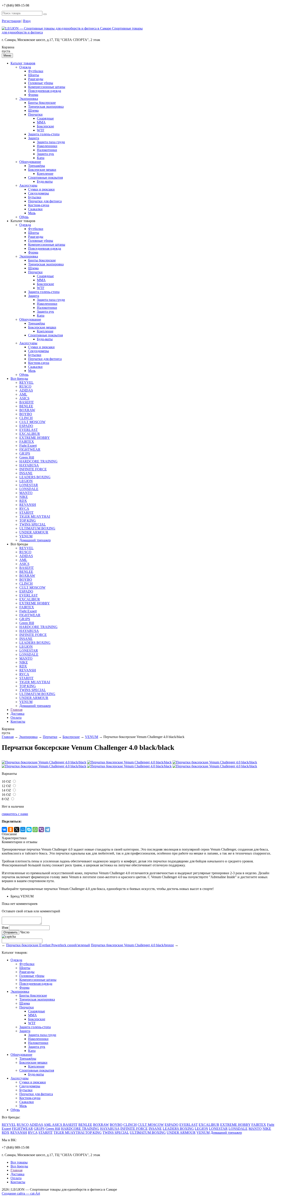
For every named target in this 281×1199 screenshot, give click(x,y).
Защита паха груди (51, 142)
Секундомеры (38, 193)
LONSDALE (28, 489)
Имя (5, 927)
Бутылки (34, 197)
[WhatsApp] (35, 829)
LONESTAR (28, 485)
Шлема (33, 110)
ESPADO (26, 426)
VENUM (25, 536)
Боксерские (45, 126)
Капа (40, 158)
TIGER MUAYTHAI (34, 516)
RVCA (24, 508)
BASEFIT (26, 402)
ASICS (24, 398)
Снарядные (45, 118)
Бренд (15, 896)
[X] (16, 829)
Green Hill (26, 457)
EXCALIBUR (29, 434)
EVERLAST (28, 430)
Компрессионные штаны (46, 87)
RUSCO (25, 386)
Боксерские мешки (42, 169)
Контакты (18, 721)
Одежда (25, 67)
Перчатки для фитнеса (45, 201)
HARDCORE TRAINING (38, 461)
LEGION (26, 481)
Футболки (35, 71)
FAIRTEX (26, 441)
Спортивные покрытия (45, 177)
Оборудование (30, 162)
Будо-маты (45, 181)
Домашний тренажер (35, 540)
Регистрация (11, 21)
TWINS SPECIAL (32, 524)
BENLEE (26, 406)
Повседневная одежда (44, 91)
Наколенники (47, 146)
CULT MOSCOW (32, 422)
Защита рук (45, 154)
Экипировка (28, 99)
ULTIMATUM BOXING (37, 528)
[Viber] (41, 829)
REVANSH (27, 505)
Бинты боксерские (42, 102)
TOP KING (27, 520)
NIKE (23, 497)
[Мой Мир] (22, 829)
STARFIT (26, 512)
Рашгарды (35, 79)
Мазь (32, 213)
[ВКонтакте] (4, 829)
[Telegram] (47, 829)
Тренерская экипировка (46, 106)
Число (24, 932)
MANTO (25, 493)
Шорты (33, 75)
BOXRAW (27, 410)
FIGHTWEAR (29, 449)
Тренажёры (36, 166)
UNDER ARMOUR (33, 532)
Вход (27, 21)
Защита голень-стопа (43, 134)
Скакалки (35, 209)
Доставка (17, 713)
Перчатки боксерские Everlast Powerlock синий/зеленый (48, 945)
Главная (16, 710)
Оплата (16, 717)
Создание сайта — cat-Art (21, 1193)
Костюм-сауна (38, 205)
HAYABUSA (29, 465)
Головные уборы (40, 83)
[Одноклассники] (10, 829)
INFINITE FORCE (33, 469)
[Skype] (29, 829)
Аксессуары (28, 185)
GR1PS (24, 453)
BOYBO (25, 414)
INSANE (25, 473)
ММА (41, 122)
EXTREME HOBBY (34, 438)
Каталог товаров (23, 63)
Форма (33, 95)
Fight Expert (28, 445)
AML (23, 394)
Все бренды (19, 378)
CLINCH (26, 418)
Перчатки (35, 114)
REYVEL (26, 382)
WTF (40, 130)
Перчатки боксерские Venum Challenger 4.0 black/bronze (132, 945)
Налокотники (47, 150)
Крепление (45, 173)
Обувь (24, 217)
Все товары (19, 1162)
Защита (33, 138)
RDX (23, 501)
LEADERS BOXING (34, 477)
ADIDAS (26, 390)
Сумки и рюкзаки (41, 189)
